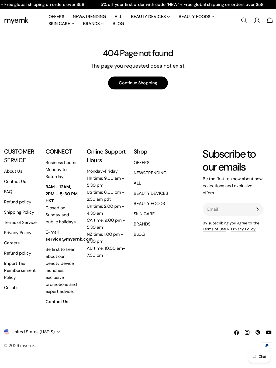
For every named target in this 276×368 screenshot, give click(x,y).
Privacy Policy (18, 232)
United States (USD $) (33, 332)
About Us (13, 171)
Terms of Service (20, 222)
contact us (57, 301)
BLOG (139, 234)
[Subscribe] (257, 209)
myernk (16, 20)
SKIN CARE (144, 214)
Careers (12, 243)
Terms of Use (214, 229)
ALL (137, 183)
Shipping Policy (19, 212)
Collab (10, 287)
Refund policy (17, 202)
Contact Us (15, 181)
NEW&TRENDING (150, 173)
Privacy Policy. (243, 229)
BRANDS (142, 224)
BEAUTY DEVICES (151, 193)
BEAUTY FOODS (149, 203)
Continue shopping (138, 83)
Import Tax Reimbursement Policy (20, 270)
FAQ (8, 192)
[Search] (244, 20)
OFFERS (141, 162)
